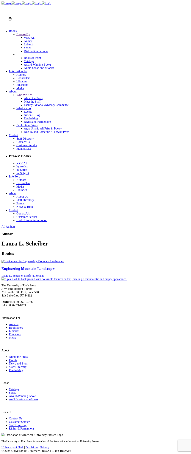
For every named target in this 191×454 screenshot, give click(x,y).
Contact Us (15, 418)
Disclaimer (32, 447)
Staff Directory (17, 366)
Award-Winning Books (22, 396)
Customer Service (19, 421)
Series (12, 392)
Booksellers (16, 327)
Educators (15, 334)
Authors (13, 324)
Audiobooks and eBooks (23, 399)
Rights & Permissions (21, 428)
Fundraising (16, 370)
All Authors (8, 226)
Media (12, 337)
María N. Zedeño (34, 275)
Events (13, 360)
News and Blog (18, 363)
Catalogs (14, 389)
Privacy (44, 447)
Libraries (14, 331)
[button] (3, 12)
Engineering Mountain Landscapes (28, 269)
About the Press (18, 356)
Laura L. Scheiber (12, 275)
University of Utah (12, 447)
